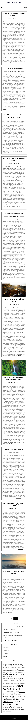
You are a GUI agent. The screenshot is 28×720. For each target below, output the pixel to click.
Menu (25, 7)
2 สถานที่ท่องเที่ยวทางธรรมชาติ (7, 664)
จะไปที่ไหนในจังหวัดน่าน (9, 676)
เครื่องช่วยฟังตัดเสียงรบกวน (16, 694)
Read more (18, 63)
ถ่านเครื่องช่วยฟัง (20, 680)
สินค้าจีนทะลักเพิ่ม (5, 686)
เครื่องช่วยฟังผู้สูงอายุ (10, 696)
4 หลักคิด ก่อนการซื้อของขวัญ (14, 68)
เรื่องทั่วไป (5, 656)
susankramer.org (14, 2)
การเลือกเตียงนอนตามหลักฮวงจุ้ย (18, 670)
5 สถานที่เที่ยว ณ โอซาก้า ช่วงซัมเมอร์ (14, 115)
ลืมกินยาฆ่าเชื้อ (15, 683)
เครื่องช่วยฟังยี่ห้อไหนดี (13, 699)
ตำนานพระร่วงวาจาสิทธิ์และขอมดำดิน (15, 678)
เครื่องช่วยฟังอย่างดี (14, 704)
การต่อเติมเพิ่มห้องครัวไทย (9, 669)
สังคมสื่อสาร (5, 653)
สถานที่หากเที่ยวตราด (21, 683)
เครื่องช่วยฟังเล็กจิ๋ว (9, 707)
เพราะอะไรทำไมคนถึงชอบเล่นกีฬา (14, 213)
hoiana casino (14, 665)
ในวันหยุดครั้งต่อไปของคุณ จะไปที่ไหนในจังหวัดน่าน (14, 626)
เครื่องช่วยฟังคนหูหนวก (11, 692)
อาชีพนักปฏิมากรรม (11, 686)
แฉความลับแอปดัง (8, 711)
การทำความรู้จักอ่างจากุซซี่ (18, 669)
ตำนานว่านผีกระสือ (12, 680)
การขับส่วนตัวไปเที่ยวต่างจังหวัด (9, 667)
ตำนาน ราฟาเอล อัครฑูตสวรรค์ (14, 449)
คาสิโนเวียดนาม (8, 674)
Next (16, 618)
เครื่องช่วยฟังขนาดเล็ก (13, 689)
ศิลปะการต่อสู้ (6, 650)
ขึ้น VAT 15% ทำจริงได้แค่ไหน (11, 672)
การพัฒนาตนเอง (6, 647)
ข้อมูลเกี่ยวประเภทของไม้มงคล (20, 672)
